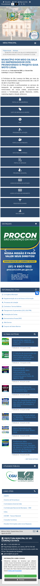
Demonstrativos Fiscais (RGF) (13, 318)
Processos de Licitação (11, 302)
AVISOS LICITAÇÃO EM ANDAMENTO (20, 193)
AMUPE (6, 496)
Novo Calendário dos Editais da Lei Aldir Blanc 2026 (24, 430)
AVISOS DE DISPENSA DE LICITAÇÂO (20, 183)
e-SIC (20, 122)
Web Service (8, 322)
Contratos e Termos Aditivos (12, 306)
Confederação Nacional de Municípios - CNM (17, 508)
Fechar (21, 580)
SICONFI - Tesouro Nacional (12, 516)
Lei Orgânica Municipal (11, 294)
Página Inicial (7, 50)
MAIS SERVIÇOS (20, 213)
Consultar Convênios (10, 520)
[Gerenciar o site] (37, 531)
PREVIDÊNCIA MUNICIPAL (20, 173)
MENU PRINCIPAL (10, 43)
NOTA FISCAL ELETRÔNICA (20, 153)
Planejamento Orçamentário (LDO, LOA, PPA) (17, 310)
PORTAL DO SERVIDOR (20, 163)
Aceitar (21, 576)
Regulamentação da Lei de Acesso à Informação (19, 298)
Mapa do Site (23, 2)
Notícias (15, 50)
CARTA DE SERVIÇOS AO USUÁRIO (20, 112)
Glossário (8, 2)
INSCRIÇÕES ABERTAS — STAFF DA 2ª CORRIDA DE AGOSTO (23, 342)
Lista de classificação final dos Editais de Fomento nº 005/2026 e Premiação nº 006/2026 (24, 403)
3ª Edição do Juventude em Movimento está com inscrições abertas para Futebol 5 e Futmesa (24, 356)
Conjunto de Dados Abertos (12, 326)
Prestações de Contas (10, 314)
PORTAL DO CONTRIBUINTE (20, 142)
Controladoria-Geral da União (13, 504)
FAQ (15, 2)
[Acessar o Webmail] (34, 531)
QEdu (5, 512)
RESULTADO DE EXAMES (20, 203)
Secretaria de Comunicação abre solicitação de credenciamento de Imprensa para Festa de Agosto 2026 (23, 373)
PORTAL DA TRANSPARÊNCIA (20, 102)
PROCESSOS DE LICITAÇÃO (20, 132)
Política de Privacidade (15, 570)
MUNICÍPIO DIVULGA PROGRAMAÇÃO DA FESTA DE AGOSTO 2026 (24, 389)
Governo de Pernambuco (11, 500)
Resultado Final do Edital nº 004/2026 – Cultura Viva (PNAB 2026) (24, 417)
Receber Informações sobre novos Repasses (18, 524)
